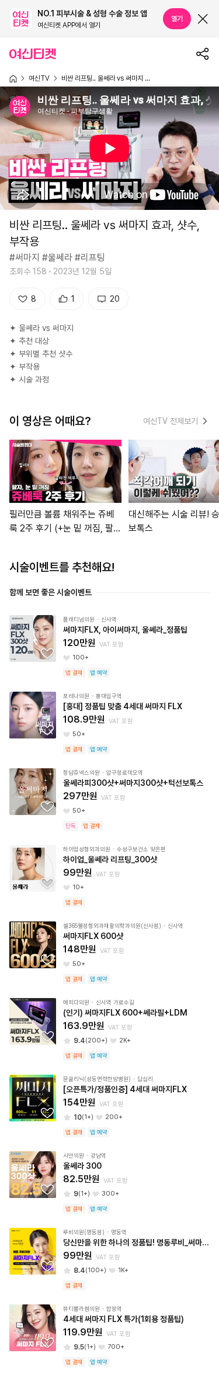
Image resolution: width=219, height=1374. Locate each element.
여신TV (39, 78)
